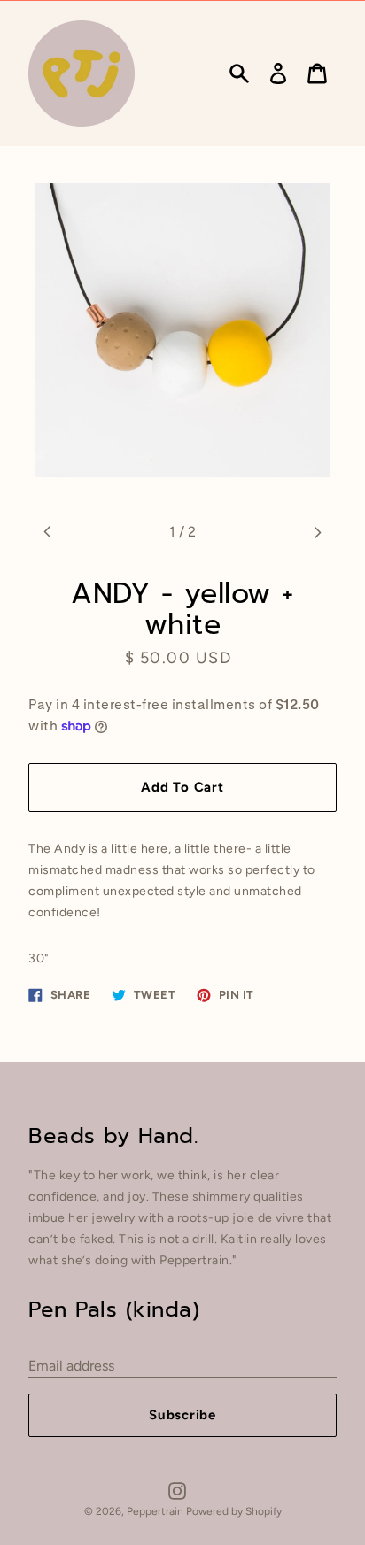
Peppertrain (156, 1511)
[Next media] (317, 532)
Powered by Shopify (234, 1511)
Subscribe (182, 1415)
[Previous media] (47, 532)
